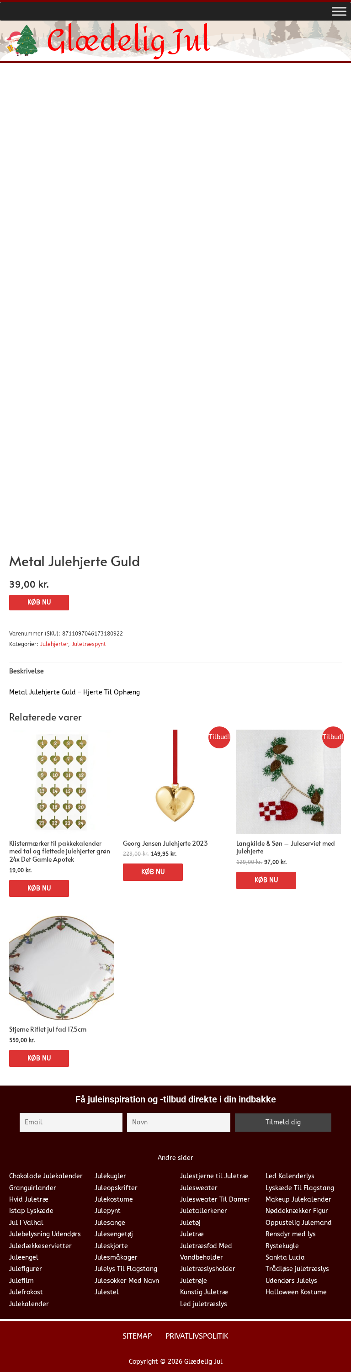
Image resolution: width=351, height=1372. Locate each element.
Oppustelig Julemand (299, 1223)
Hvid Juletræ (28, 1199)
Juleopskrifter (116, 1188)
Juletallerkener (203, 1211)
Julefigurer (25, 1269)
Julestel (107, 1292)
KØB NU (39, 602)
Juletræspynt (89, 644)
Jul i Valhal (26, 1223)
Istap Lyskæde (31, 1211)
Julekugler (110, 1176)
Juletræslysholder (207, 1269)
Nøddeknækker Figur (297, 1211)
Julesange (110, 1223)
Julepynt (108, 1211)
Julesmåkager (116, 1257)
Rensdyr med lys (291, 1234)
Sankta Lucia (285, 1257)
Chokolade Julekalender (46, 1176)
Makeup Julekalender (298, 1199)
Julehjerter (54, 644)
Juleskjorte (111, 1246)
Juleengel (23, 1257)
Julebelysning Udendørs (45, 1234)
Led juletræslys (203, 1304)
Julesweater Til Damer (215, 1199)
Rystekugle (282, 1246)
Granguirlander (32, 1188)
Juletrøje (193, 1281)
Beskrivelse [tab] (26, 671)
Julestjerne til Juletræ (214, 1176)
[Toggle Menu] (339, 11)
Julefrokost (26, 1292)
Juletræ (192, 1234)
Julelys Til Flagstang (126, 1269)
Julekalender (29, 1304)
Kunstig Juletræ (204, 1292)
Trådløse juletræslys (297, 1269)
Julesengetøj (114, 1234)
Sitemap (137, 1336)
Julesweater (199, 1188)
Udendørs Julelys (291, 1281)
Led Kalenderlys (290, 1176)
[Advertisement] (175, 138)
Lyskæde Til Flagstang (300, 1188)
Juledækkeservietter (40, 1246)
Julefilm (21, 1281)
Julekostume (114, 1199)
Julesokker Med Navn (127, 1281)
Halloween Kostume (296, 1292)
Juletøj (190, 1223)
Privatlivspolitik (197, 1336)
